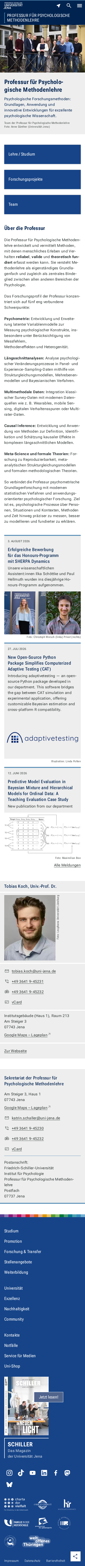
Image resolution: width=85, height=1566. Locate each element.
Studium (11, 1230)
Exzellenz (12, 1298)
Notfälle (11, 1345)
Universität (13, 1288)
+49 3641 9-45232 (28, 992)
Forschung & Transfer (22, 1251)
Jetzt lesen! (49, 1397)
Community (14, 1319)
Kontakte (12, 1335)
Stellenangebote (18, 1261)
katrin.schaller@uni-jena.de (36, 1118)
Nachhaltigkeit (16, 1308)
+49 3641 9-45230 (28, 1128)
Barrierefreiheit (55, 1560)
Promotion (13, 1241)
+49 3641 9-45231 (28, 981)
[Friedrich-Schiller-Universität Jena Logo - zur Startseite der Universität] (13, 5)
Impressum (11, 1560)
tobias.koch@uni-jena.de (34, 971)
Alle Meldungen (67, 865)
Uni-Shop (12, 1366)
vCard (17, 1002)
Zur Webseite (15, 1051)
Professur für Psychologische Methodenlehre (38, 18)
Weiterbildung (16, 1272)
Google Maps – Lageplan (27, 1035)
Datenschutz (33, 1560)
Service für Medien (20, 1355)
